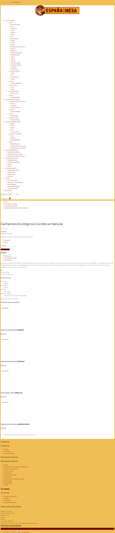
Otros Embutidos (15, 139)
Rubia (12, 73)
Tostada (13, 79)
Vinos (9, 22)
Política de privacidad (10, 474)
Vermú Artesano (15, 97)
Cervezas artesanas (13, 71)
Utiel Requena (15, 38)
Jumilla (12, 44)
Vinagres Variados (15, 111)
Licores (10, 81)
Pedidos (6, 498)
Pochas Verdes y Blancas (11, 392)
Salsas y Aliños (14, 115)
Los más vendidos (9, 453)
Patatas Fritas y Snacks (13, 170)
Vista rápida (5, 308)
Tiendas (6, 485)
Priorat (12, 56)
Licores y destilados (16, 83)
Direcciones (7, 500)
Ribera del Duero (15, 24)
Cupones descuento (10, 502)
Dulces (7, 178)
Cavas (12, 87)
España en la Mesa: (6, 2)
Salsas (10, 113)
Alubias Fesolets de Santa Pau (12, 361)
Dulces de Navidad (12, 188)
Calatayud (13, 66)
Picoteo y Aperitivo (10, 168)
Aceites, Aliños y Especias (12, 99)
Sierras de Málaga (16, 62)
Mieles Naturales (11, 184)
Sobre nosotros (8, 470)
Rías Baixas (14, 28)
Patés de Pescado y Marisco (18, 147)
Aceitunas (10, 176)
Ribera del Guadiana (16, 52)
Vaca (12, 129)
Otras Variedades (15, 107)
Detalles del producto (10, 258)
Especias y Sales (12, 117)
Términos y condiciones (11, 468)
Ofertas (6, 449)
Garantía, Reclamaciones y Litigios (14, 479)
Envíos (6, 464)
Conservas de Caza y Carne (14, 154)
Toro (12, 36)
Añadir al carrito (5, 249)
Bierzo (12, 34)
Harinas (9, 166)
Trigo (12, 75)
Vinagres (10, 109)
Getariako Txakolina (16, 64)
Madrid (13, 40)
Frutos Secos (10, 174)
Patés (10, 141)
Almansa (13, 60)
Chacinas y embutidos (14, 133)
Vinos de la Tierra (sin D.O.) (18, 46)
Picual (12, 103)
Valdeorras (14, 50)
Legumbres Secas (12, 160)
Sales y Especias (15, 119)
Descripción (7, 256)
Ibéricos (13, 137)
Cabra (12, 127)
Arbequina (14, 105)
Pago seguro (8, 472)
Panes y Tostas (11, 172)
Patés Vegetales (15, 143)
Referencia (4, 272)
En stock (3, 274)
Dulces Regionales (12, 180)
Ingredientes (8, 260)
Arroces (9, 164)
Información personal (10, 496)
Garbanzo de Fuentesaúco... (15, 424)
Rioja (12, 26)
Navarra (13, 42)
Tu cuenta (5, 489)
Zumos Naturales (13, 91)
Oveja (12, 125)
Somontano (14, 69)
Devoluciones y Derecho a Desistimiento (16, 466)
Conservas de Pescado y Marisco (16, 156)
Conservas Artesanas (10, 150)
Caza (12, 135)
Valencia (13, 48)
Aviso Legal (7, 476)
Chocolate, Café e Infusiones (15, 182)
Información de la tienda (11, 525)
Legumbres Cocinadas (13, 162)
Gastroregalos (8, 190)
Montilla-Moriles (15, 54)
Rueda (12, 30)
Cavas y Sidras (12, 85)
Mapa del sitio (8, 483)
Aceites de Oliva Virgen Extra (16, 101)
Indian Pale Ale (15, 77)
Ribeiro (13, 32)
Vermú (10, 95)
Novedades (7, 451)
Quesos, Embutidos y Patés (12, 121)
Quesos (10, 123)
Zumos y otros (14, 93)
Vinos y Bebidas (9, 20)
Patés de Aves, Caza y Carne (18, 145)
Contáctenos (8, 481)
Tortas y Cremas (15, 131)
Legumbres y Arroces (11, 158)
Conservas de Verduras (13, 152)
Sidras (12, 89)
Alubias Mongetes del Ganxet (12, 330)
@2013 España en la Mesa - (21, 529)
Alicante (13, 58)
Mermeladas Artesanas (13, 186)
